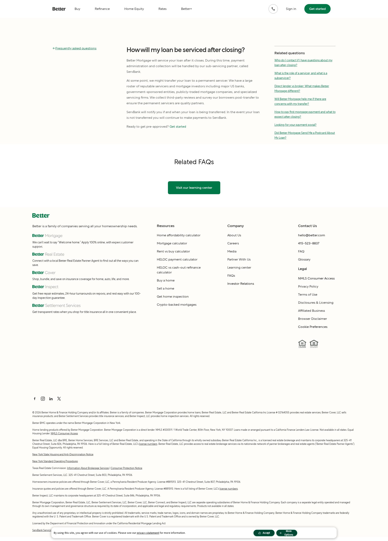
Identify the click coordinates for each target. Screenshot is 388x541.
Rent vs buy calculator (173, 251)
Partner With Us (239, 259)
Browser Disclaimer (312, 318)
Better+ (186, 8)
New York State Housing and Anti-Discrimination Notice (62, 454)
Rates (162, 8)
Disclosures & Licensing (315, 302)
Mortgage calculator (172, 243)
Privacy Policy (308, 286)
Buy (77, 8)
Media (231, 251)
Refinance (102, 8)
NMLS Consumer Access (316, 278)
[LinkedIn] (50, 398)
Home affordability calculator (178, 235)
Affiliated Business (311, 310)
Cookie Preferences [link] (312, 326)
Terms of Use (307, 294)
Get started (317, 8)
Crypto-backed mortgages (176, 304)
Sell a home (165, 288)
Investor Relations (240, 283)
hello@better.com (311, 235)
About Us (234, 235)
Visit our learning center (194, 187)
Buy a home (166, 280)
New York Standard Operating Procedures (55, 461)
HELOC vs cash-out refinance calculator (179, 270)
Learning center (239, 267)
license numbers (148, 444)
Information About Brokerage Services (88, 468)
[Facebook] (34, 398)
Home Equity (134, 8)
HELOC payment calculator (177, 259)
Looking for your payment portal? (295, 124)
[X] (59, 398)
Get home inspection (173, 296)
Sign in (291, 8)
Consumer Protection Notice (126, 468)
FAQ (301, 251)
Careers (233, 243)
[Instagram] (42, 398)
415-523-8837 (308, 243)
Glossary (304, 259)
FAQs (231, 275)
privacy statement (148, 533)
